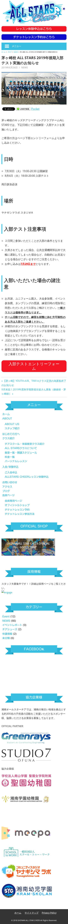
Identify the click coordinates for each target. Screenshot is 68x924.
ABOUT (7, 418)
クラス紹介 (8, 438)
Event (6, 616)
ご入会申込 (11, 472)
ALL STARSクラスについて (21, 448)
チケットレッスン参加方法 (19, 514)
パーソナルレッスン (16, 461)
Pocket (35, 109)
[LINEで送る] (23, 109)
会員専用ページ (13, 501)
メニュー (16, 46)
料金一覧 (10, 457)
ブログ (6, 491)
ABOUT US (12, 424)
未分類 (6, 638)
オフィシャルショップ (17, 505)
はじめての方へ (11, 434)
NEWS (24, 67)
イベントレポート (12, 625)
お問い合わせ (9, 482)
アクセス (7, 486)
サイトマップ (31, 912)
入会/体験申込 (10, 467)
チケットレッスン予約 (17, 509)
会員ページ (8, 495)
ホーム (6, 414)
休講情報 (7, 634)
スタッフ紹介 (12, 428)
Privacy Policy (49, 912)
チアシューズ (9, 629)
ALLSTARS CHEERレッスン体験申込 (27, 477)
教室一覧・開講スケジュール (21, 452)
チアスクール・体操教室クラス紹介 (24, 444)
